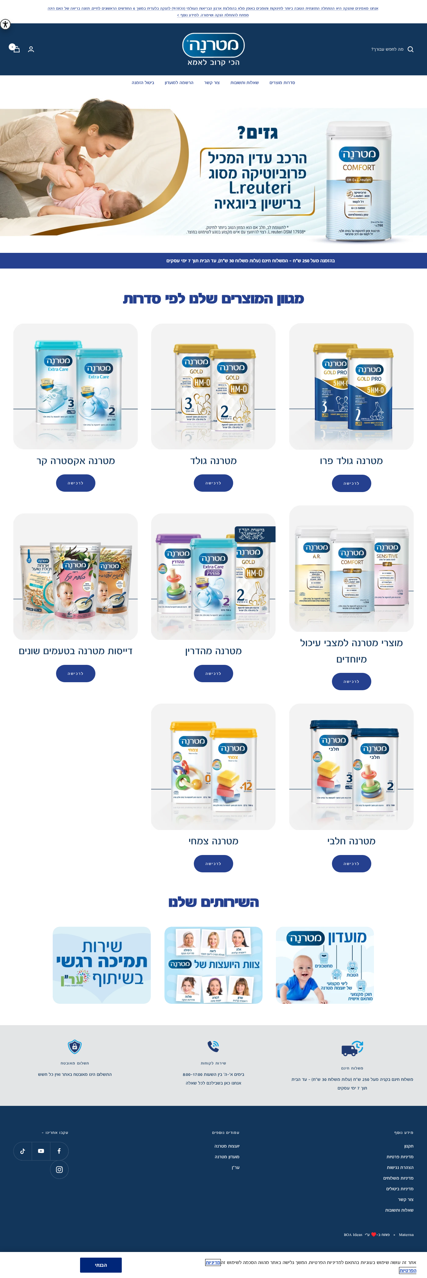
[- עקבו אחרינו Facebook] (59, 1151)
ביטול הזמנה (143, 82)
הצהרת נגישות (400, 1167)
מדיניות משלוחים (398, 1178)
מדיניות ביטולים (400, 1189)
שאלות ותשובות (245, 82)
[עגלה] (16, 49)
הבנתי (101, 1265)
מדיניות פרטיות (400, 1157)
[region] (213, 1265)
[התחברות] (31, 49)
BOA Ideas (353, 1234)
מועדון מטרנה (227, 1157)
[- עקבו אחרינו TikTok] (22, 1151)
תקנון (409, 1146)
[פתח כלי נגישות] (5, 24)
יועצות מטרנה (227, 1146)
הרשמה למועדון (179, 82)
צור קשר (212, 82)
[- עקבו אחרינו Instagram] (59, 1169)
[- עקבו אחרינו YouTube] (41, 1151)
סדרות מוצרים (282, 82)
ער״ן (236, 1167)
